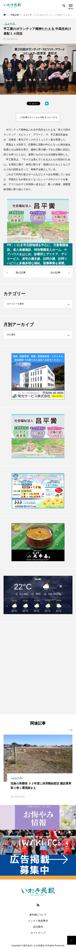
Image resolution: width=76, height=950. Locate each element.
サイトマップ (38, 933)
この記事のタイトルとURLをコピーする (38, 117)
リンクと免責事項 (38, 920)
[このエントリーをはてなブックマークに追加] (47, 104)
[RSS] (38, 904)
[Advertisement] (38, 667)
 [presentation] (70, 730)
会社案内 (38, 926)
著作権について (38, 914)
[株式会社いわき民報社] (12, 5)
